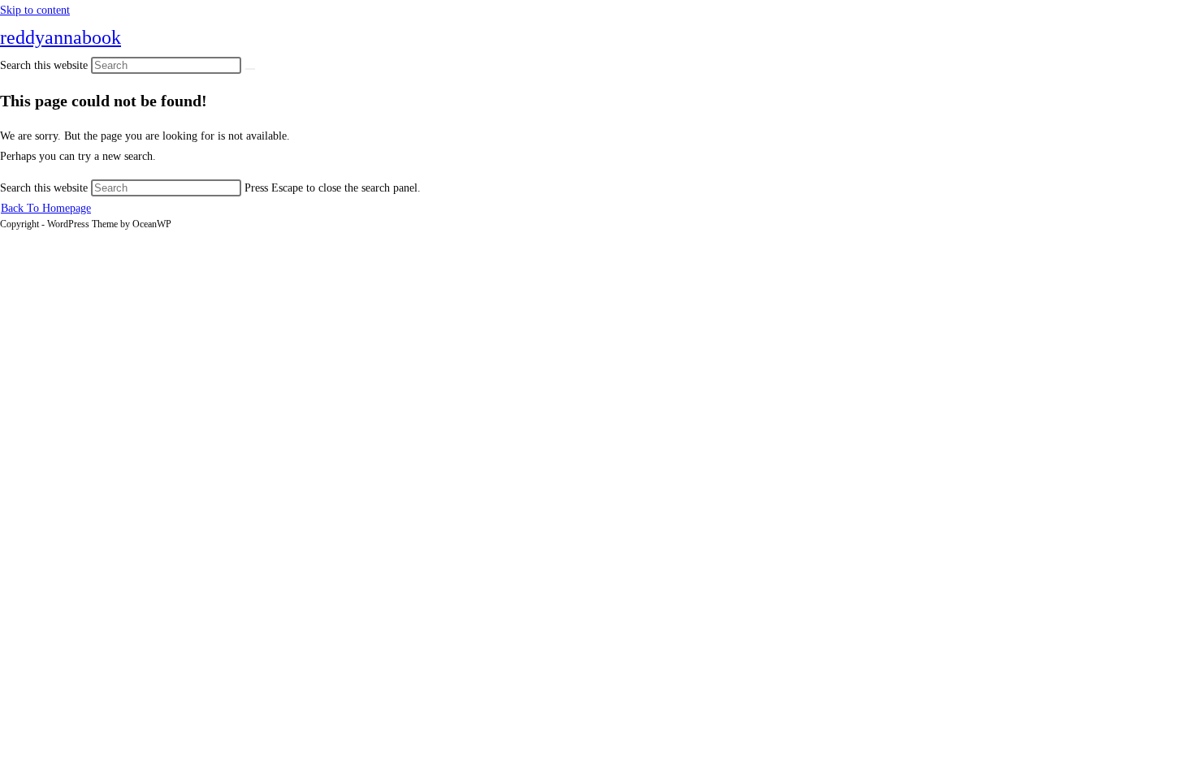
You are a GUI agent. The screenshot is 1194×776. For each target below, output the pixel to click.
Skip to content (35, 10)
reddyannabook (60, 37)
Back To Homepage (46, 208)
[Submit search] (250, 69)
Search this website (45, 188)
